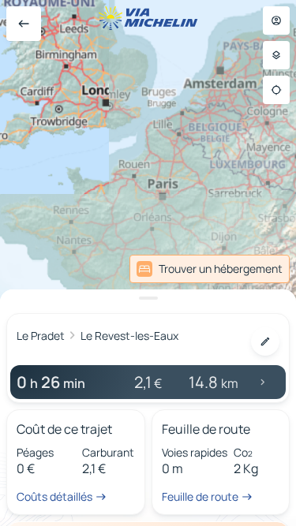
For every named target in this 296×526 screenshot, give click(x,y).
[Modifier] (265, 341)
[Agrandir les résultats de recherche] (148, 298)
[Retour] (23, 23)
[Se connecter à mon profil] (276, 20)
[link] (209, 269)
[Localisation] (276, 90)
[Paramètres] (276, 55)
